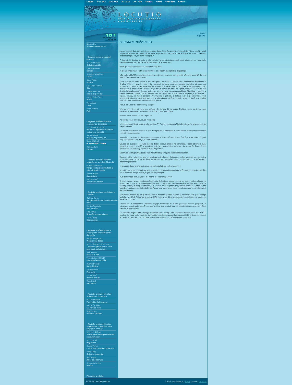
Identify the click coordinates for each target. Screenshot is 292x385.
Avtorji (159, 2)
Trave (89, 105)
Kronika (148, 2)
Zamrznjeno (92, 176)
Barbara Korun (93, 198)
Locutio (90, 2)
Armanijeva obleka (95, 182)
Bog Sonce (91, 343)
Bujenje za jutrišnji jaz (96, 138)
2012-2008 (125, 2)
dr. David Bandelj (93, 63)
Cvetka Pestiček (93, 91)
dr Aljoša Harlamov (94, 165)
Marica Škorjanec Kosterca (98, 244)
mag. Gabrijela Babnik (95, 127)
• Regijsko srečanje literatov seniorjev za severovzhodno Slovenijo (99, 232)
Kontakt (181, 2)
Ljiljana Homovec (93, 68)
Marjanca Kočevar (94, 332)
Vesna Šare (91, 103)
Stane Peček (92, 80)
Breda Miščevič (93, 141)
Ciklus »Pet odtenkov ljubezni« (100, 348)
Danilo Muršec (92, 270)
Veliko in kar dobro (95, 241)
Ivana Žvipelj (92, 217)
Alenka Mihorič (93, 135)
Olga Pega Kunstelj (94, 86)
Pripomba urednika (95, 376)
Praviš (89, 100)
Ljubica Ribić (92, 275)
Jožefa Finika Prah (94, 97)
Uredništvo (170, 2)
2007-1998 (137, 2)
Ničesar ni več (93, 255)
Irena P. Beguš (93, 174)
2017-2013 (113, 2)
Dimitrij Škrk (91, 281)
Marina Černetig (93, 305)
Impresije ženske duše (96, 260)
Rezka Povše (92, 346)
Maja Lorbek (92, 311)
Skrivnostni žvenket (97, 143)
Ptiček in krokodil (94, 313)
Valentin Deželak (93, 264)
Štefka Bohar (92, 252)
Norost (90, 71)
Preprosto (91, 272)
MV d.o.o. (202, 382)
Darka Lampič (92, 179)
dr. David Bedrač (93, 300)
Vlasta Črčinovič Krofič (96, 258)
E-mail (187, 382)
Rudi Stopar (91, 357)
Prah (89, 111)
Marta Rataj (91, 352)
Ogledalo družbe (94, 65)
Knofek (90, 82)
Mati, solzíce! (92, 208)
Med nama (91, 283)
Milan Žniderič (92, 109)
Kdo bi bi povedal (94, 94)
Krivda (89, 77)
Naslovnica (91, 44)
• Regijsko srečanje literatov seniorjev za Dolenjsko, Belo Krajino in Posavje (99, 326)
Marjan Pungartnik (94, 238)
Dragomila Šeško (94, 363)
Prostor (90, 149)
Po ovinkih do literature (97, 302)
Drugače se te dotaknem (97, 214)
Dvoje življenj (92, 266)
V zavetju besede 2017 (96, 46)
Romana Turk (92, 147)
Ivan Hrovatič (92, 340)
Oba (88, 88)
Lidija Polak (91, 212)
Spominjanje (92, 220)
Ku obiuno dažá (94, 308)
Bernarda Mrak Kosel (95, 74)
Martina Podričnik (94, 206)
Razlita (90, 366)
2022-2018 (101, 2)
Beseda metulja (93, 278)
